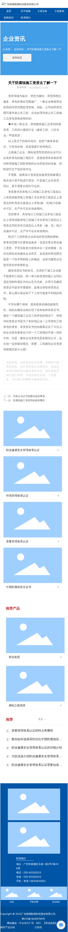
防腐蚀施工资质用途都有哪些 (29, 400)
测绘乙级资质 (17, 705)
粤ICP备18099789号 (33, 918)
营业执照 (14, 657)
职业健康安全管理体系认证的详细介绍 (37, 747)
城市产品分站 (7, 927)
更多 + (41, 719)
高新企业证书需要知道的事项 (29, 396)
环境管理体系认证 (17, 495)
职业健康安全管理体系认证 (23, 450)
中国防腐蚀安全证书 (18, 586)
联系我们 (21, 858)
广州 (31, 922)
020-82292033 (32, 872)
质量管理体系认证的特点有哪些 (32, 730)
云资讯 (38, 927)
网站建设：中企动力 (18, 922)
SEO (38, 922)
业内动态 (19, 49)
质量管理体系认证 (17, 541)
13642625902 (37, 880)
